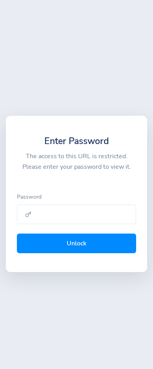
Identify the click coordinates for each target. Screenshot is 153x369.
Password (29, 197)
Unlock (76, 243)
